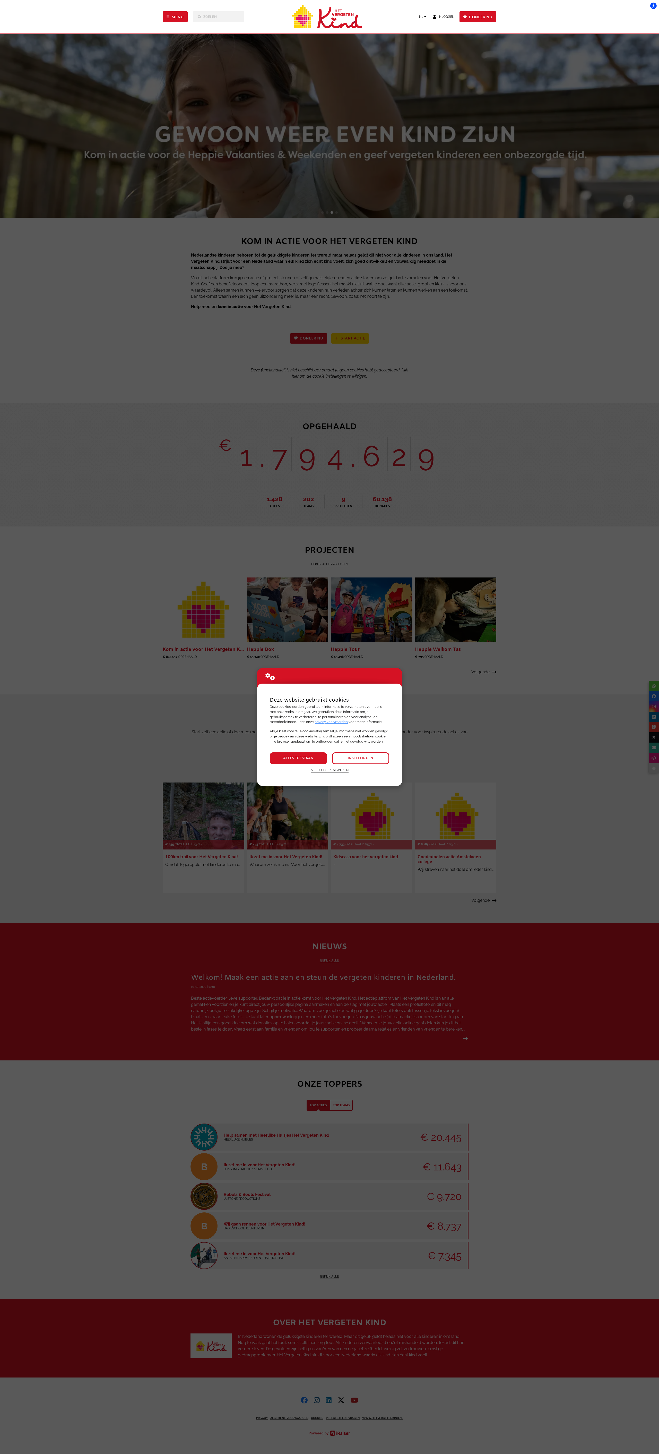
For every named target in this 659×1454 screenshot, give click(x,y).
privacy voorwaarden (331, 722)
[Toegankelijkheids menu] (653, 6)
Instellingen (360, 758)
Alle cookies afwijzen (330, 770)
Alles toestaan (298, 758)
